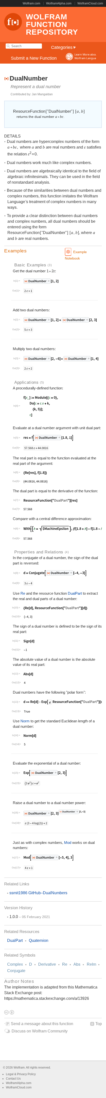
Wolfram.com (31, 3)
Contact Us (13, 1078)
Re (64, 964)
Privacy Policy (26, 1074)
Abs (76, 964)
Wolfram (19, 1067)
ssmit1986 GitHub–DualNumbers (38, 893)
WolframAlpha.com (58, 3)
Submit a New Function (34, 58)
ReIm (91, 964)
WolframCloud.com (90, 3)
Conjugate (16, 971)
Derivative (47, 964)
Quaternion (38, 940)
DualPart (75, 593)
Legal (10, 1074)
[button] (53, 251)
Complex (15, 964)
